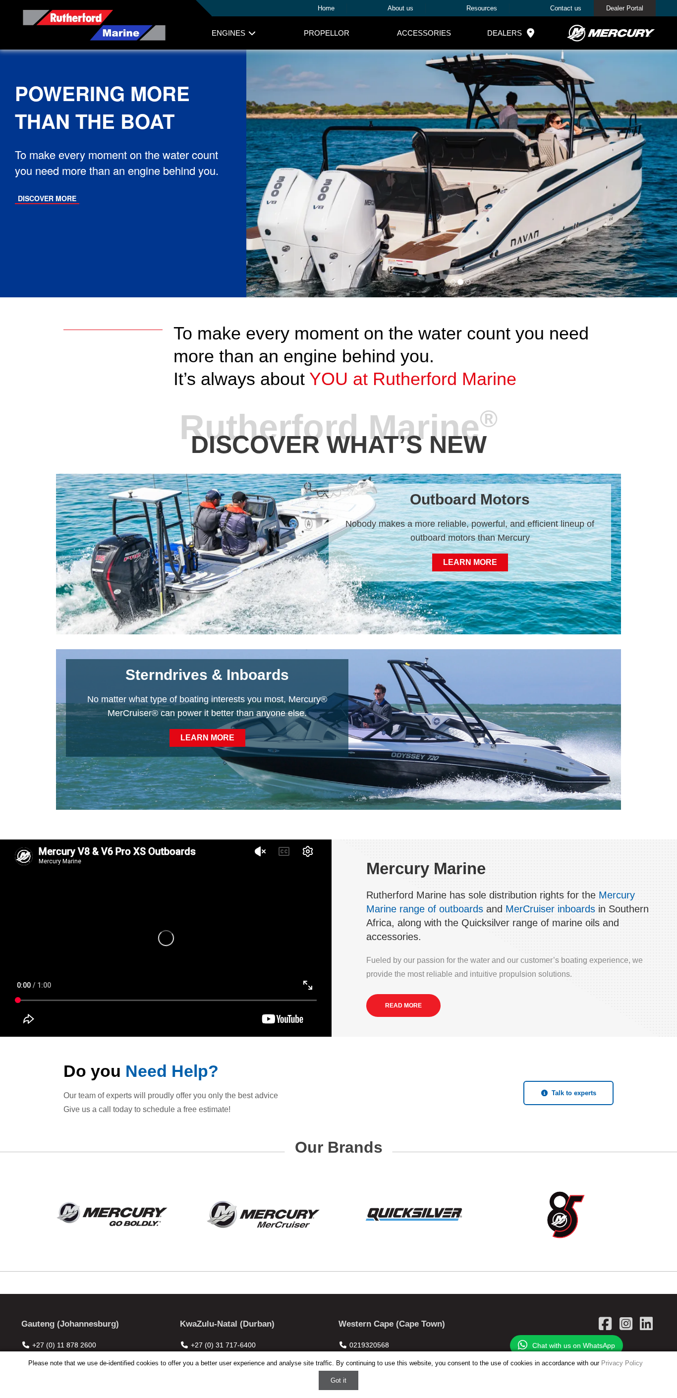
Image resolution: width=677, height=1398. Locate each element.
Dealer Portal (624, 8)
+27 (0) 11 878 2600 (64, 1345)
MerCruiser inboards (550, 908)
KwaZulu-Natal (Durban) (227, 1324)
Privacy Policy (622, 1363)
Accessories (424, 33)
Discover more (47, 198)
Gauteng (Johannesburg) (70, 1324)
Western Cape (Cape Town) (391, 1324)
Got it (338, 1380)
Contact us (565, 8)
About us (400, 8)
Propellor (326, 33)
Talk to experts (574, 1093)
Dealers (504, 33)
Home (326, 8)
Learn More (470, 562)
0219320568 (369, 1345)
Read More (403, 1005)
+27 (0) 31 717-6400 (223, 1345)
